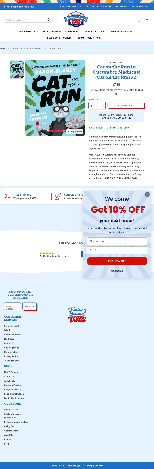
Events (7, 439)
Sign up (29, 306)
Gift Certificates (140, 6)
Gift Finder (121, 6)
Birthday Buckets (101, 6)
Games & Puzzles (94, 31)
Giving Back (10, 426)
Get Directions (68, 6)
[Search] (48, 20)
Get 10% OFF (117, 261)
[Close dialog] (147, 194)
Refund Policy (11, 351)
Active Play (72, 31)
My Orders (9, 338)
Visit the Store (11, 430)
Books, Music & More (89, 37)
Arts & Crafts (51, 31)
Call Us (84, 6)
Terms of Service (12, 360)
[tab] (95, 128)
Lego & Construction (59, 37)
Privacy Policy (11, 356)
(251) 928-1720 (11, 409)
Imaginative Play (120, 31)
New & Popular (27, 31)
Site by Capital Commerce (93, 465)
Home (2, 48)
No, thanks (117, 271)
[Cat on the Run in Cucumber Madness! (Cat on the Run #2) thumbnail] (16, 69)
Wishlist (8, 330)
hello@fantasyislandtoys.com (19, 421)
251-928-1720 (124, 117)
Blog (6, 443)
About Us (8, 434)
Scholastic (116, 62)
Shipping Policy (11, 347)
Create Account (11, 325)
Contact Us (9, 343)
